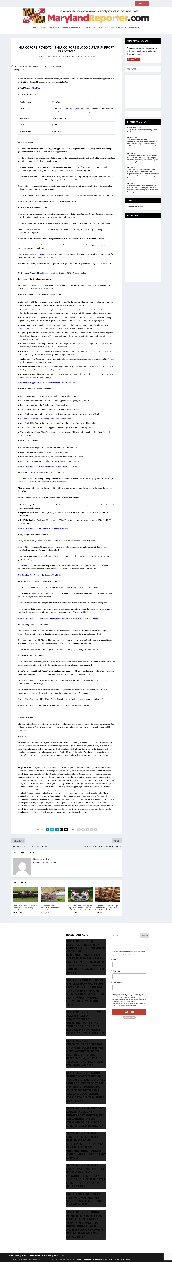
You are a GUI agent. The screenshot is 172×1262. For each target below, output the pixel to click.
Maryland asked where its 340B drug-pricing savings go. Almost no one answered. (84, 1199)
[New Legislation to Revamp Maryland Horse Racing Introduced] (25, 894)
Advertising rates (29, 958)
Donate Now (133, 59)
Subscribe (129, 1011)
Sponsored (134, 27)
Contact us (27, 969)
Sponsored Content (75, 56)
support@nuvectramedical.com (44, 862)
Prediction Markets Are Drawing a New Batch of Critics (142, 130)
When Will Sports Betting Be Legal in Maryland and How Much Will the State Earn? (80, 908)
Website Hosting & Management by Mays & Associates (30, 1255)
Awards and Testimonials (32, 941)
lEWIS (129, 127)
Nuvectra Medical (47, 56)
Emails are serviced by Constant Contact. (124, 1005)
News (43, 27)
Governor (54, 27)
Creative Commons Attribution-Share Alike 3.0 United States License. (103, 1259)
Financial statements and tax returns (36, 947)
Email (114, 960)
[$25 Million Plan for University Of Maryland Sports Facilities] (53, 894)
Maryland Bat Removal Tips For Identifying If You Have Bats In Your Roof (106, 908)
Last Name (117, 982)
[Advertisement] (144, 91)
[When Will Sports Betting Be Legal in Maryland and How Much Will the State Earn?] (80, 894)
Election (103, 27)
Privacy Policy (28, 964)
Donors (25, 953)
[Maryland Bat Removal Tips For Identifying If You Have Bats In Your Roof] (107, 894)
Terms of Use (58, 1255)
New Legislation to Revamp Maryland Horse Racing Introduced (25, 908)
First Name (117, 971)
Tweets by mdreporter (135, 206)
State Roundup (118, 27)
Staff (24, 936)
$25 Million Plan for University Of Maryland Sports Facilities (50, 908)
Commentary (89, 27)
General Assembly (71, 27)
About (35, 27)
